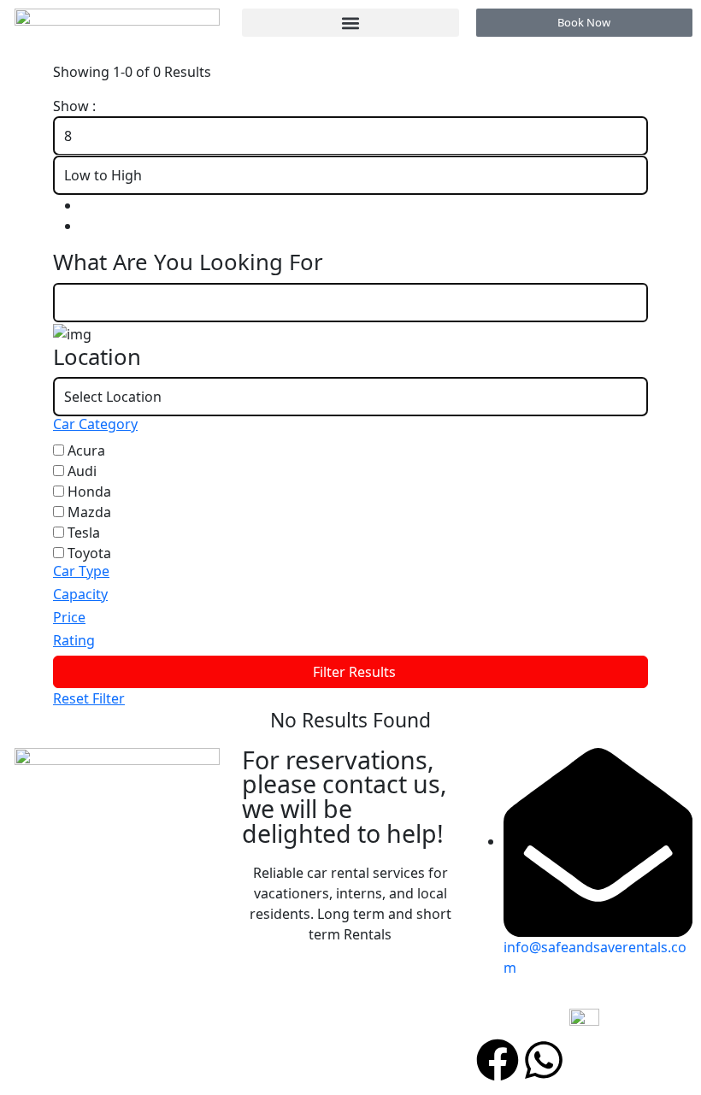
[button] (350, 23)
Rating (74, 640)
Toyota (89, 553)
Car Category (95, 424)
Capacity (80, 594)
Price (69, 617)
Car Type (81, 571)
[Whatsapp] (543, 1060)
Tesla (84, 532)
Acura (86, 450)
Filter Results (354, 671)
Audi (82, 471)
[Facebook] (497, 1060)
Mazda (89, 512)
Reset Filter (89, 698)
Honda (89, 491)
